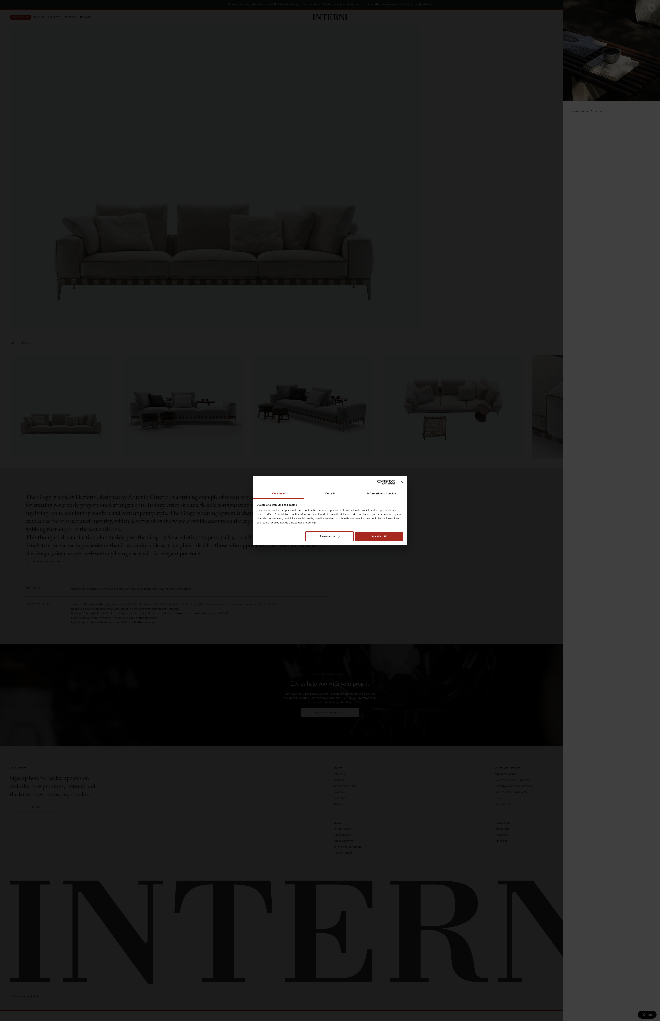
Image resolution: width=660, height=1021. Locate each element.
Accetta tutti (379, 536)
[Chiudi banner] (402, 482)
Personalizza (327, 536)
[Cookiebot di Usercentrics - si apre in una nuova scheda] (380, 482)
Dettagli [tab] (330, 493)
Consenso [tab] (278, 493)
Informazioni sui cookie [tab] (381, 493)
